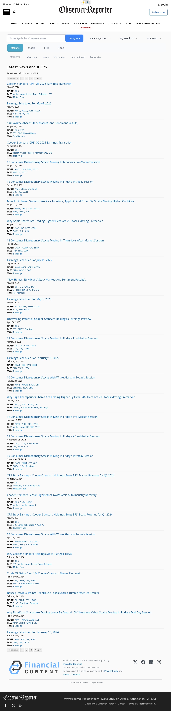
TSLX (20, 368)
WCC (21, 270)
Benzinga (17, 116)
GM (24, 502)
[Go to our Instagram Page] (20, 705)
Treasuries (95, 57)
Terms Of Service (71, 674)
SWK (33, 286)
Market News (19, 94)
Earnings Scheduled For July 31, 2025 (29, 260)
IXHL (21, 231)
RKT (27, 211)
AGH (17, 188)
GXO (22, 130)
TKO (21, 309)
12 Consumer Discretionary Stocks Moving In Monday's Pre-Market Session (53, 162)
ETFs (46, 47)
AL (28, 639)
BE (22, 228)
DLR (21, 642)
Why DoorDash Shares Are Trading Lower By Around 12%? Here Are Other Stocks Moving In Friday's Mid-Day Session (79, 612)
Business (27, 23)
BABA (32, 384)
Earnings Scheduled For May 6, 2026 (29, 103)
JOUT (34, 188)
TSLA (25, 387)
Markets (15, 47)
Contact (122, 703)
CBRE (26, 642)
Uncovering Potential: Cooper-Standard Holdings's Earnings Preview (49, 319)
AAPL (17, 228)
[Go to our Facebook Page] (5, 705)
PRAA (15, 583)
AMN (31, 619)
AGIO (23, 639)
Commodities (25, 583)
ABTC (17, 110)
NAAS (20, 446)
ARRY (15, 113)
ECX (34, 345)
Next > (38, 78)
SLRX (27, 231)
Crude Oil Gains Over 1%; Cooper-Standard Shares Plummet (43, 573)
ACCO (37, 267)
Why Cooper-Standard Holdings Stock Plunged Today (39, 554)
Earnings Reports (26, 525)
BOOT (18, 247)
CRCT (22, 345)
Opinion (53, 23)
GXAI (28, 622)
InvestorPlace (19, 488)
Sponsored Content (147, 23)
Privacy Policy (111, 670)
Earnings (29, 329)
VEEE (37, 427)
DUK (15, 368)
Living (65, 23)
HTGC (27, 368)
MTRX (21, 113)
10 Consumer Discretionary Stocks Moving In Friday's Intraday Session (50, 456)
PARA (15, 270)
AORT (38, 619)
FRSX (20, 250)
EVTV (29, 169)
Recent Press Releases (36, 94)
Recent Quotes (98, 38)
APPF (24, 208)
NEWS (29, 502)
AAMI (17, 267)
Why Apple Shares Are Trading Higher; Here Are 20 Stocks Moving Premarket (55, 221)
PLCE (22, 544)
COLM (25, 247)
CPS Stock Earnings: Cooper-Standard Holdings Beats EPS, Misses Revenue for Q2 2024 (60, 475)
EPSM (36, 247)
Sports (40, 23)
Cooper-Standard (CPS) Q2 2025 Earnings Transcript (39, 142)
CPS (17, 91)
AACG (18, 169)
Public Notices (21, 4)
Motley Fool (18, 97)
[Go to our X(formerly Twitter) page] (13, 705)
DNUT (37, 541)
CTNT (22, 443)
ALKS (33, 639)
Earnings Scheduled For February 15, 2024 (33, 632)
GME (31, 387)
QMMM (16, 407)
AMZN (25, 384)
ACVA (37, 110)
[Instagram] (158, 667)
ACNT (31, 110)
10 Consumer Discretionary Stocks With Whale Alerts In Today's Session (51, 377)
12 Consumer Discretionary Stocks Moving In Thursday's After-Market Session (55, 240)
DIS (21, 286)
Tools (61, 47)
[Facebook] (143, 667)
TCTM (26, 348)
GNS (35, 463)
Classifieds (114, 23)
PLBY (22, 466)
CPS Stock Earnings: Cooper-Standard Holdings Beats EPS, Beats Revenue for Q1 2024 (59, 514)
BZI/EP (21, 329)
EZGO (35, 169)
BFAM (23, 188)
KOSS (35, 443)
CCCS (27, 228)
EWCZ (35, 424)
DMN (28, 345)
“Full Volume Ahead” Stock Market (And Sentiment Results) (42, 123)
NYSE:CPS (17, 485)
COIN (33, 228)
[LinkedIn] (151, 667)
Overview (32, 57)
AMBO (25, 619)
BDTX (30, 404)
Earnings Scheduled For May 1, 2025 (29, 299)
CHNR (21, 580)
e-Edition (85, 27)
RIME (15, 172)
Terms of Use (134, 703)
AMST (17, 424)
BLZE (34, 622)
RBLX (26, 309)
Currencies (59, 57)
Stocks (31, 47)
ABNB (30, 306)
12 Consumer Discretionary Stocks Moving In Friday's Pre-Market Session (52, 338)
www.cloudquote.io (72, 663)
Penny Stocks (19, 622)
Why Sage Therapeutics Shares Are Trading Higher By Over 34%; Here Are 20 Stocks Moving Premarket (71, 397)
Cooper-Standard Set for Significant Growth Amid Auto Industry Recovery (52, 495)
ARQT (17, 404)
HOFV (29, 443)
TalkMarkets (19, 136)
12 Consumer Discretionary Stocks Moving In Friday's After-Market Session (53, 436)
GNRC (27, 286)
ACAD (24, 110)
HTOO (34, 580)
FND (15, 250)
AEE (23, 365)
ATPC (24, 404)
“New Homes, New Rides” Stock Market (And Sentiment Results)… (47, 279)
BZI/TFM (30, 427)
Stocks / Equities (20, 289)
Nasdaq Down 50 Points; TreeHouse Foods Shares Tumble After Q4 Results (53, 593)
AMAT (18, 619)
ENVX (15, 231)
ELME (15, 309)
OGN (15, 642)
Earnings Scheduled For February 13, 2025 (33, 358)
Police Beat (80, 23)
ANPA (17, 208)
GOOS (28, 270)
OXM (15, 348)
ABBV (30, 267)
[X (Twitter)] (135, 667)
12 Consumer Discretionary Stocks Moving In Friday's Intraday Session (50, 181)
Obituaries (97, 23)
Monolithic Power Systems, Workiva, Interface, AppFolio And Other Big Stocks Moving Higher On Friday (70, 201)
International (77, 57)
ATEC (30, 208)
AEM (29, 365)
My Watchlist (127, 38)
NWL (20, 191)
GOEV (15, 466)
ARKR (24, 424)
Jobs (128, 23)
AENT (34, 365)
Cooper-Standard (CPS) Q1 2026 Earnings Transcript (39, 84)
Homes (7, 4)
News (14, 23)
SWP (28, 113)
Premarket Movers (29, 407)
